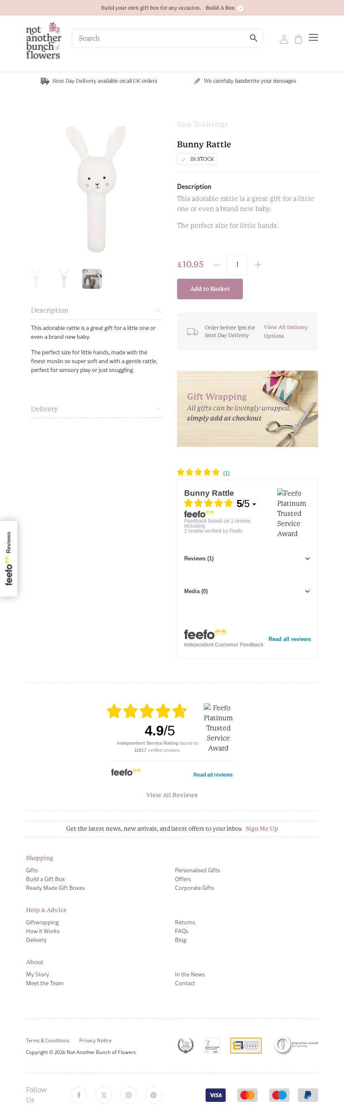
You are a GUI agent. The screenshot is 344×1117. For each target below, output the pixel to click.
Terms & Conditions (47, 1040)
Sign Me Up (262, 828)
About (35, 962)
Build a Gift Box (45, 879)
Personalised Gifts (197, 870)
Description (49, 310)
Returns (185, 922)
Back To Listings (202, 124)
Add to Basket (210, 288)
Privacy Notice (95, 1040)
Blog (180, 940)
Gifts (32, 870)
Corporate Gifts (194, 888)
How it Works (43, 931)
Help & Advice (46, 910)
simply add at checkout (224, 418)
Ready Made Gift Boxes (55, 888)
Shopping (39, 858)
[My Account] (284, 39)
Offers (183, 879)
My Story (37, 974)
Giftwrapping (42, 922)
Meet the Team (45, 983)
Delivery (44, 409)
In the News (190, 974)
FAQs (181, 931)
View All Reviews (172, 795)
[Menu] (313, 37)
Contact (185, 983)
